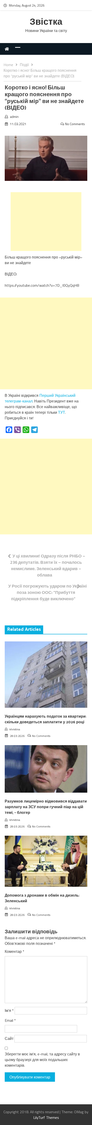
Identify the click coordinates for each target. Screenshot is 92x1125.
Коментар (14, 951)
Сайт (9, 1038)
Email (10, 1020)
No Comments (75, 123)
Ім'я (9, 1010)
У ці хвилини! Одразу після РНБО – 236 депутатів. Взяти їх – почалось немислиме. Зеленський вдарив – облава (47, 565)
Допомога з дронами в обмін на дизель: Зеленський (42, 898)
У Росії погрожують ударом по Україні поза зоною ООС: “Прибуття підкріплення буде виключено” (47, 592)
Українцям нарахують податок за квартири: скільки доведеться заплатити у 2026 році (46, 719)
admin (14, 116)
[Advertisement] (46, 221)
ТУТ (61, 412)
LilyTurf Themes (46, 1117)
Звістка (46, 22)
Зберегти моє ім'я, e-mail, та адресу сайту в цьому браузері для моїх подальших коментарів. (42, 1059)
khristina (14, 729)
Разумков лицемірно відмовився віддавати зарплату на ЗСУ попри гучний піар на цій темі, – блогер (46, 807)
